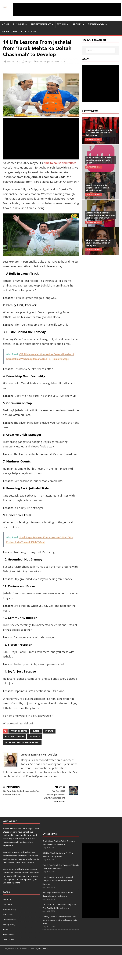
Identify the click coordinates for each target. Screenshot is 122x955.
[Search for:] (100, 50)
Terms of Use (8, 934)
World (61, 24)
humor (35, 731)
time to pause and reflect (60, 163)
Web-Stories (9, 31)
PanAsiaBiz (8, 828)
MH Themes (43, 948)
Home (5, 24)
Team (5, 929)
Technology (96, 24)
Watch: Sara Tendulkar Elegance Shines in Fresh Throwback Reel (98, 188)
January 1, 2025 (13, 61)
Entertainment (41, 24)
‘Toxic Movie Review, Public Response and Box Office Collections (99, 133)
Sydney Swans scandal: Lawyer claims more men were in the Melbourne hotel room (60, 920)
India (39, 61)
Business (18, 24)
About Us (7, 899)
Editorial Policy (9, 909)
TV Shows (55, 61)
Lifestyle (46, 61)
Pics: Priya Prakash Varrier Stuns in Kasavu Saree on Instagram (98, 243)
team (14, 835)
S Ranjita (28, 61)
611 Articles (50, 754)
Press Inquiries (9, 919)
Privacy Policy (9, 924)
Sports (77, 24)
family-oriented (19, 731)
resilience (34, 736)
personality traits (14, 736)
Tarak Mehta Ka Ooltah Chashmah (22, 742)
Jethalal (49, 731)
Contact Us (28, 31)
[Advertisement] (67, 9)
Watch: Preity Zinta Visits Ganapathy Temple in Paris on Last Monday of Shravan (100, 215)
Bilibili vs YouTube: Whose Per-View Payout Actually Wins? (98, 160)
